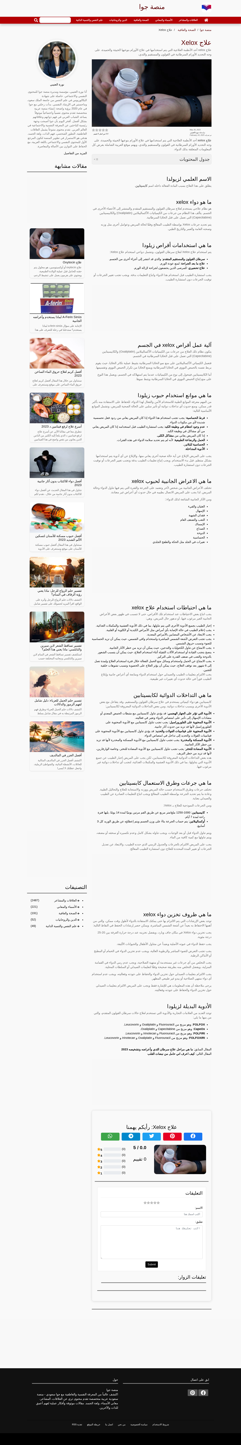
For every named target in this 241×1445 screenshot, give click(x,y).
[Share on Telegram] (131, 1137)
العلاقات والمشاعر (188, 20)
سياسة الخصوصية (139, 1424)
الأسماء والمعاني (163, 20)
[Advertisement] (151, 308)
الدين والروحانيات (118, 20)
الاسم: (199, 1207)
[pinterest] (193, 1392)
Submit (152, 1264)
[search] (36, 20)
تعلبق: (199, 1221)
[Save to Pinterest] (172, 1137)
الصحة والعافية (141, 20)
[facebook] (203, 1392)
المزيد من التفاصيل (75, 153)
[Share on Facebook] (193, 1137)
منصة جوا (205, 30)
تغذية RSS (77, 1424)
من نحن (122, 1424)
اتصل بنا (109, 1424)
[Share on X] (151, 1137)
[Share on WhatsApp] (110, 1137)
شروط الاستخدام (160, 1424)
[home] (206, 20)
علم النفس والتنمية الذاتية (89, 20)
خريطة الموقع (93, 1424)
